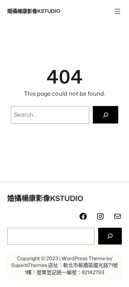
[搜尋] (110, 236)
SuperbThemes (29, 265)
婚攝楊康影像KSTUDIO (33, 11)
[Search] (105, 115)
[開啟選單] (117, 11)
